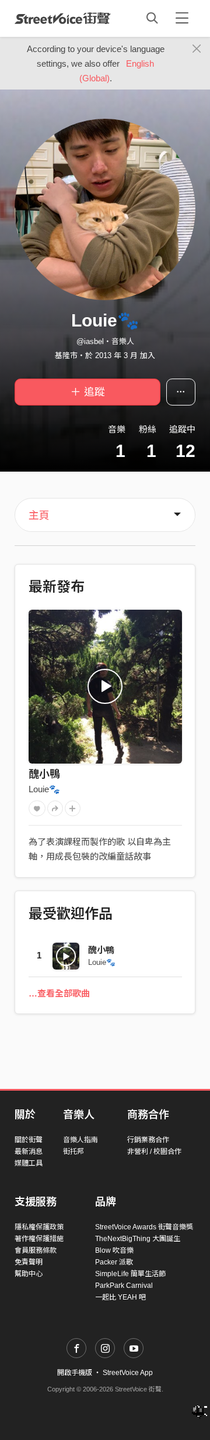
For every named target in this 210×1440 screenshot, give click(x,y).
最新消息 (29, 1151)
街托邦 (73, 1151)
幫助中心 (29, 1274)
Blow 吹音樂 (114, 1250)
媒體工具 (29, 1163)
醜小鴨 (44, 774)
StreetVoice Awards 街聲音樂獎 (144, 1227)
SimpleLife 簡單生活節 (130, 1274)
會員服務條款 (36, 1250)
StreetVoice (63, 18)
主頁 (39, 515)
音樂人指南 (80, 1140)
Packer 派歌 (114, 1262)
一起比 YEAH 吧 (120, 1297)
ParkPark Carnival (124, 1285)
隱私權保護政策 (39, 1227)
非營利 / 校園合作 (154, 1151)
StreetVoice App (128, 1373)
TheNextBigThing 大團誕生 (137, 1239)
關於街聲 (29, 1140)
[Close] (197, 49)
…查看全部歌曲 (59, 993)
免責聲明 (29, 1262)
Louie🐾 (44, 789)
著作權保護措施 (39, 1239)
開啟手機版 (74, 1373)
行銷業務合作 (148, 1140)
